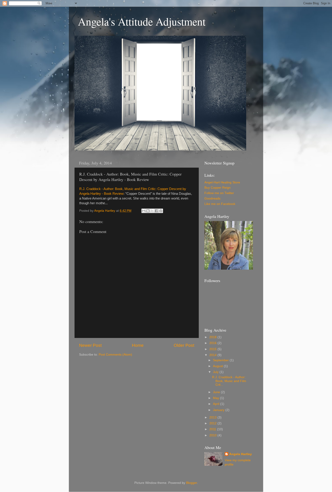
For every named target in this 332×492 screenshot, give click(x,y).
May (216, 398)
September (221, 360)
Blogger (191, 483)
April (216, 404)
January (219, 410)
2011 (213, 429)
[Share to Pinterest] (161, 211)
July (216, 372)
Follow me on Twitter (219, 193)
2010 (213, 435)
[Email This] (143, 211)
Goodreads (212, 198)
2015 (213, 349)
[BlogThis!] (148, 211)
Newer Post (90, 345)
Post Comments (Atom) (115, 354)
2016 (213, 343)
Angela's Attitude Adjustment (142, 21)
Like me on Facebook (219, 204)
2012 (213, 423)
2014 (213, 355)
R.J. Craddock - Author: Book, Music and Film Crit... (229, 381)
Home (138, 345)
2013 (213, 417)
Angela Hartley (240, 454)
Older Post (184, 345)
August (218, 366)
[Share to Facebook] (156, 211)
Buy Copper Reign (217, 187)
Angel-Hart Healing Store (222, 182)
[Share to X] (152, 211)
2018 (213, 337)
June (217, 392)
